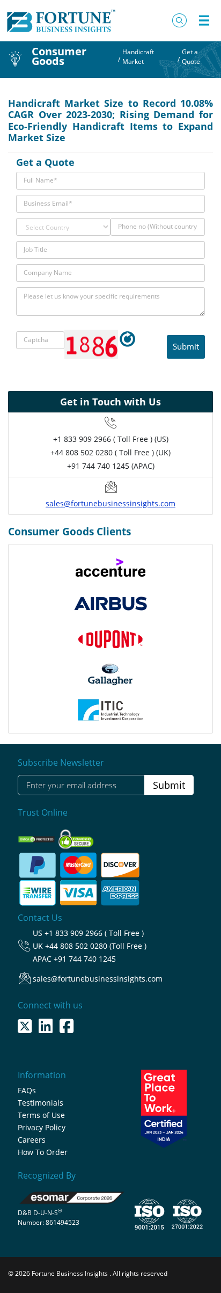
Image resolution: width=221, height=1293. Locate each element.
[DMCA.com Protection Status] (37, 835)
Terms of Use (41, 1115)
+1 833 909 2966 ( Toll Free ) (94, 933)
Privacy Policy (41, 1127)
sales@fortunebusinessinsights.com (110, 503)
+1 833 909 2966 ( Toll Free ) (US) (110, 439)
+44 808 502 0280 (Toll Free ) (95, 946)
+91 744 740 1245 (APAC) (110, 466)
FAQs (27, 1090)
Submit (169, 785)
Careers (32, 1140)
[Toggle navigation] (204, 20)
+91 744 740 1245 (85, 959)
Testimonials (40, 1103)
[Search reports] (179, 20)
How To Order (43, 1152)
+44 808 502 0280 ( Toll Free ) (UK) (110, 452)
